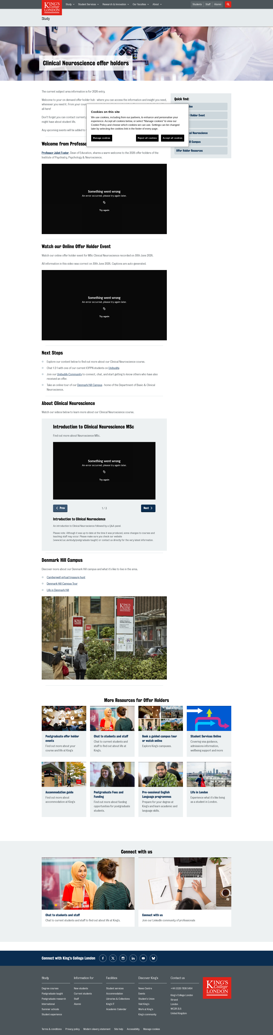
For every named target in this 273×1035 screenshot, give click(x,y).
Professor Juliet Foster (55, 153)
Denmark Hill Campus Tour (62, 583)
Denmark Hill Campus (89, 385)
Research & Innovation (117, 5)
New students (88, 989)
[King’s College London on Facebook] (103, 958)
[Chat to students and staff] (112, 718)
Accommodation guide (59, 792)
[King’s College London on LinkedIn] (133, 958)
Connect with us (152, 915)
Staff (208, 4)
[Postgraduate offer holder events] (64, 718)
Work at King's (152, 1010)
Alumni (217, 4)
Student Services (89, 5)
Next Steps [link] (182, 124)
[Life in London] (209, 774)
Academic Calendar (120, 1010)
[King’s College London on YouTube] (143, 958)
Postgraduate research (56, 1000)
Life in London (199, 792)
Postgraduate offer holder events (62, 738)
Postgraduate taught (56, 994)
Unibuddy (114, 368)
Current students (88, 994)
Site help (118, 1029)
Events (152, 994)
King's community (152, 1015)
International (56, 1005)
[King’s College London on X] (113, 958)
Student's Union (152, 1000)
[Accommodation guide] (64, 774)
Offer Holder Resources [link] (189, 150)
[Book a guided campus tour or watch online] (160, 718)
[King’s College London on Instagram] (123, 958)
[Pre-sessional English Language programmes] (160, 774)
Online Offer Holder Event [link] (190, 115)
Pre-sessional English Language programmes (156, 794)
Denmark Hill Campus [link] (188, 142)
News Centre (152, 989)
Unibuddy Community (69, 374)
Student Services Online (206, 736)
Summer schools (56, 1010)
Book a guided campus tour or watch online (159, 738)
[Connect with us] (184, 883)
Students (197, 4)
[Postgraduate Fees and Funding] (112, 774)
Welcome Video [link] (184, 106)
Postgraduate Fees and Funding (108, 794)
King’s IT (120, 1005)
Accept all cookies (172, 138)
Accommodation (120, 994)
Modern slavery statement (96, 1029)
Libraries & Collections (120, 1000)
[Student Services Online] (209, 718)
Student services (120, 989)
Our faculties (142, 5)
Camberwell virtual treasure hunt (66, 577)
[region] (137, 125)
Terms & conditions (52, 1029)
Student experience (56, 1015)
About (158, 5)
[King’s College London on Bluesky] (153, 958)
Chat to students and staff (111, 736)
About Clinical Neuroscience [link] (192, 133)
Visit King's (152, 1005)
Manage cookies (151, 1029)
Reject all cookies (147, 138)
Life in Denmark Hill (58, 590)
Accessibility (133, 1029)
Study (71, 5)
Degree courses (56, 989)
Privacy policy (72, 1029)
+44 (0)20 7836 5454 (181, 988)
